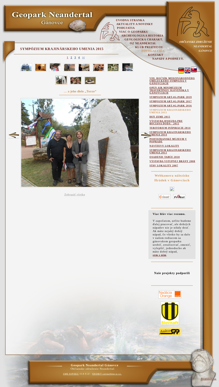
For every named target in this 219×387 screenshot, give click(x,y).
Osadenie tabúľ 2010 (164, 157)
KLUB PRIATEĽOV (149, 47)
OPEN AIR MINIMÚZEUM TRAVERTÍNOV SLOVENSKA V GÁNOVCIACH (169, 90)
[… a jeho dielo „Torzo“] (194, 69)
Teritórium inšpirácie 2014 (170, 128)
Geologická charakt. (143, 39)
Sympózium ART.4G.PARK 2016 (170, 105)
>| (83, 57)
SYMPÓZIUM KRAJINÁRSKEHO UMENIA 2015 (62, 49)
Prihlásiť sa (208, 378)
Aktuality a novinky (134, 24)
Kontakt (155, 54)
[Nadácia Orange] (169, 298)
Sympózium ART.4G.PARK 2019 (170, 97)
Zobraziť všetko (74, 194)
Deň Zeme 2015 (159, 116)
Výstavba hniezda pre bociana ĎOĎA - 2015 (166, 122)
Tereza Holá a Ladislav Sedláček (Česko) (146, 135)
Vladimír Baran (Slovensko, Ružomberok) (13, 135)
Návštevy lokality (164, 146)
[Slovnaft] (169, 324)
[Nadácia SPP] (169, 335)
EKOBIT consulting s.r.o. (107, 374)
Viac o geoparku (133, 31)
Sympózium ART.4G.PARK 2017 (170, 101)
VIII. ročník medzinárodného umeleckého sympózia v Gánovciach (172, 81)
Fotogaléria (153, 51)
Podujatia (126, 28)
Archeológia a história (142, 35)
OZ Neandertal (143, 43)
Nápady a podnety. (168, 58)
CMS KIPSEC (71, 374)
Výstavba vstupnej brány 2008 (172, 161)
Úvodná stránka (130, 20)
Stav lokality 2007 (163, 165)
